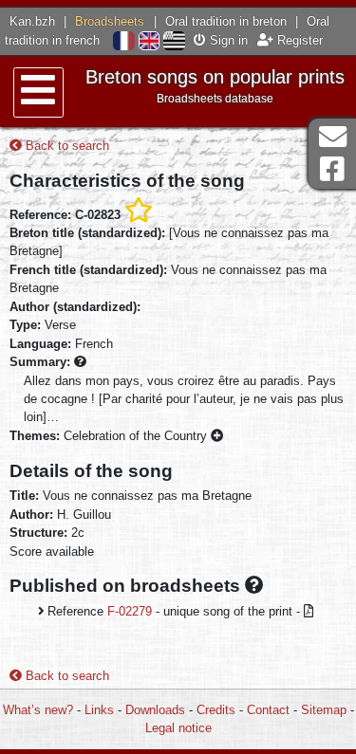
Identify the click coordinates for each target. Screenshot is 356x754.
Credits (216, 710)
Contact (268, 710)
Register (298, 40)
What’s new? (38, 710)
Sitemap (324, 710)
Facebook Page (332, 169)
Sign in (227, 40)
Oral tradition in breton (226, 21)
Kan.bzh (32, 21)
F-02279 (129, 611)
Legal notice (178, 728)
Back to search (65, 145)
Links (99, 710)
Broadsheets (109, 21)
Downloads (155, 710)
